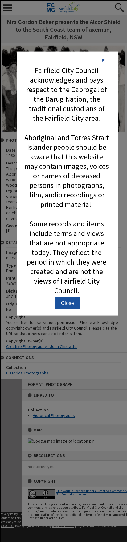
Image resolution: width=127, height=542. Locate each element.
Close (67, 302)
